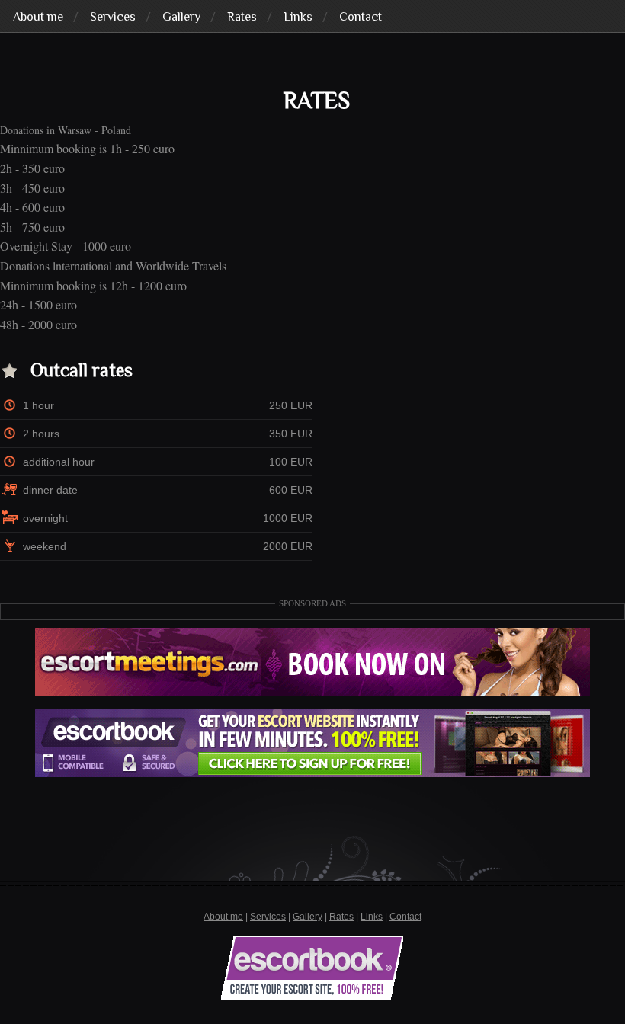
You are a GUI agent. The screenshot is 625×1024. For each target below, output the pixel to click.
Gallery (307, 916)
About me (223, 916)
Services (268, 916)
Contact (405, 916)
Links (372, 916)
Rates (341, 916)
